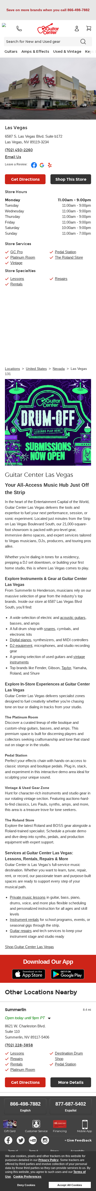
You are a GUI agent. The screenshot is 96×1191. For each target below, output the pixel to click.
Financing (60, 1131)
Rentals (16, 284)
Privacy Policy (48, 1160)
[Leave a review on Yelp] (50, 167)
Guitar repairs (21, 931)
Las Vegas (16, 127)
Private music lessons (28, 897)
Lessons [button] (17, 1053)
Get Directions (25, 179)
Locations (12, 369)
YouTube (33, 1140)
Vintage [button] (16, 263)
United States (36, 369)
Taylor (66, 668)
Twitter (21, 1140)
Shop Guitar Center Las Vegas (29, 947)
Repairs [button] (16, 1059)
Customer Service (36, 1131)
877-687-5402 (70, 1104)
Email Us (13, 157)
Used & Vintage (67, 51)
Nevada (59, 369)
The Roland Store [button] (69, 257)
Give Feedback (79, 1140)
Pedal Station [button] (65, 252)
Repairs (61, 279)
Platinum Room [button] (22, 257)
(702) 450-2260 (19, 150)
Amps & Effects (35, 51)
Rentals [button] (16, 1064)
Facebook (8, 1140)
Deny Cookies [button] (26, 1185)
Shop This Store (70, 179)
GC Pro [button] (16, 252)
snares (49, 629)
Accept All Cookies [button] (69, 1185)
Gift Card (10, 1131)
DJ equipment (21, 645)
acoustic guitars (72, 617)
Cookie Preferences (27, 1176)
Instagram (45, 1140)
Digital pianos (20, 640)
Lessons (17, 279)
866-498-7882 (25, 1104)
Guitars (10, 51)
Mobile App (84, 1131)
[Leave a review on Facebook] (34, 167)
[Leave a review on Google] (42, 167)
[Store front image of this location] (48, 89)
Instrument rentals (24, 919)
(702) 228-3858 (19, 1045)
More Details (70, 1082)
